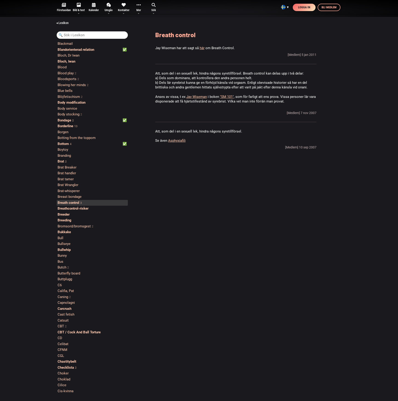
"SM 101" (227, 97)
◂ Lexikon (62, 23)
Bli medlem (329, 7)
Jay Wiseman (196, 97)
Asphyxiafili (177, 141)
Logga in (304, 7)
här (202, 48)
